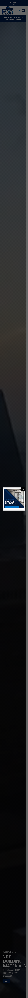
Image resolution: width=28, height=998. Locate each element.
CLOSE (23, 489)
